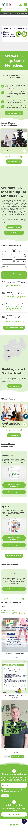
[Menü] (25, 4)
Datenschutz (15, 821)
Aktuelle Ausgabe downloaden (14, 485)
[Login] (20, 4)
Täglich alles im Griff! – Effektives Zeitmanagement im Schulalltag (15, 308)
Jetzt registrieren (14, 814)
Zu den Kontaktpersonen (14, 233)
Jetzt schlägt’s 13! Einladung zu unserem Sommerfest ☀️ (16, 297)
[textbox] (7, 251)
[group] (14, 141)
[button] (1, 33)
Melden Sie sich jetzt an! (13, 13)
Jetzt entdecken (14, 386)
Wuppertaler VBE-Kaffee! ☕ (15, 321)
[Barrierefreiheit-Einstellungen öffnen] (25, 416)
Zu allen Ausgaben (14, 492)
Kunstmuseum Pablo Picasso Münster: (15, 286)
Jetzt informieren (14, 227)
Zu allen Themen (14, 435)
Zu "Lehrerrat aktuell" (14, 589)
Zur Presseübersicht (14, 161)
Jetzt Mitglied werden (14, 113)
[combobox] (7, 251)
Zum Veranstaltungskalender (14, 327)
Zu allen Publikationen (14, 555)
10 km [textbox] (17, 261)
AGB (19, 821)
